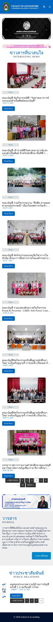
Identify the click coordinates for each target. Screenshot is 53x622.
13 (23, 485)
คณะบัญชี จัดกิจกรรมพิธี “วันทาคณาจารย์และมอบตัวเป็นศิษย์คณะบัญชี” (25, 99)
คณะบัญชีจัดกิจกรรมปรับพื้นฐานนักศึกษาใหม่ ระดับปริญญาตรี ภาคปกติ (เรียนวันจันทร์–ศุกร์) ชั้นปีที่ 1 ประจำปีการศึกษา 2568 (26, 414)
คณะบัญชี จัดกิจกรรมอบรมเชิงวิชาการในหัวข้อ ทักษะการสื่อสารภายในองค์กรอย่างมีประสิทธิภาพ (26, 257)
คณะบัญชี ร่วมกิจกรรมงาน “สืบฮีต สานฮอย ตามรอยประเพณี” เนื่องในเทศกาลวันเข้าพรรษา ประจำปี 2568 (26, 204)
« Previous (12, 480)
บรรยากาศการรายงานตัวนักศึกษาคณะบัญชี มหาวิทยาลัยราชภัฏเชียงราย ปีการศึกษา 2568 (26, 466)
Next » (30, 485)
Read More (8, 108)
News (11, 92)
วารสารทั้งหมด (41, 556)
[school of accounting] (20, 6)
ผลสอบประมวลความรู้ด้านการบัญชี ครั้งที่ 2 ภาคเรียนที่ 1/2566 (29, 586)
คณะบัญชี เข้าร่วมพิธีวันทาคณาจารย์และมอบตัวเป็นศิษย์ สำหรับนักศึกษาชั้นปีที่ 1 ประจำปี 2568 (25, 152)
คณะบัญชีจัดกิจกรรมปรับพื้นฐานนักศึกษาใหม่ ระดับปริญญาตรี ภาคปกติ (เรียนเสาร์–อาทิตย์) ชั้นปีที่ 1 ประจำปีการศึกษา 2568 (25, 361)
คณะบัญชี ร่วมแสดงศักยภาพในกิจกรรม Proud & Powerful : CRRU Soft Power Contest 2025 (26, 309)
